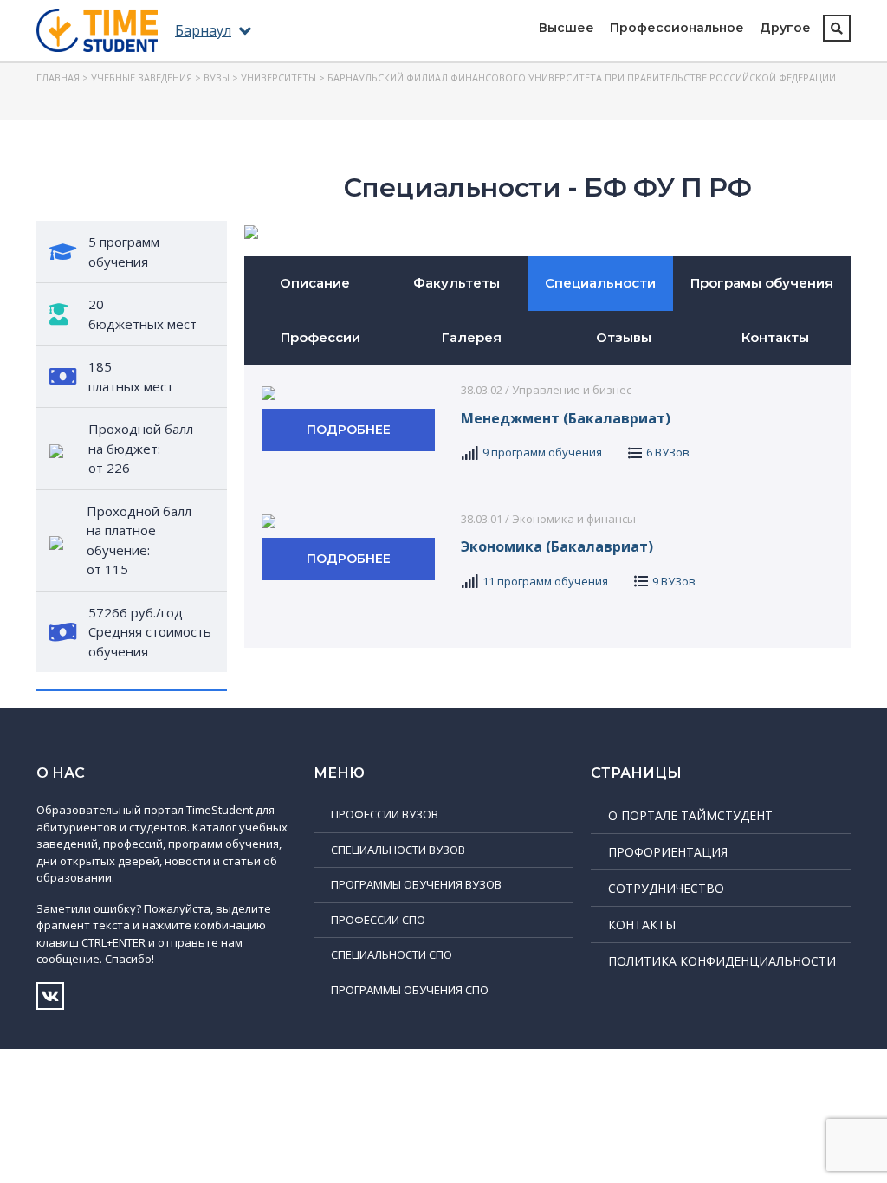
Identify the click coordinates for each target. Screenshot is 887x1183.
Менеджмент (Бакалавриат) (565, 418)
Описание (315, 283)
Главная (58, 77)
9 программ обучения (542, 452)
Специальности (600, 283)
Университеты (278, 77)
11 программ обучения (545, 581)
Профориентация (668, 852)
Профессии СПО (378, 920)
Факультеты (456, 283)
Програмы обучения (761, 283)
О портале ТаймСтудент (690, 815)
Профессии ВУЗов (384, 814)
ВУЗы (217, 77)
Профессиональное (677, 28)
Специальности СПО (391, 954)
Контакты (775, 337)
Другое (785, 28)
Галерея (472, 337)
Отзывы (623, 337)
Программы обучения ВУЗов (416, 884)
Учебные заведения (141, 77)
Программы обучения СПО (410, 990)
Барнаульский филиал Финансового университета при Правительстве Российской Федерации (581, 77)
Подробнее (349, 429)
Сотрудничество (666, 888)
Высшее (566, 28)
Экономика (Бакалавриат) (557, 546)
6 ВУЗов (668, 452)
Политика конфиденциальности (722, 961)
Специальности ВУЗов (398, 849)
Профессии (320, 337)
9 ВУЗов (674, 581)
